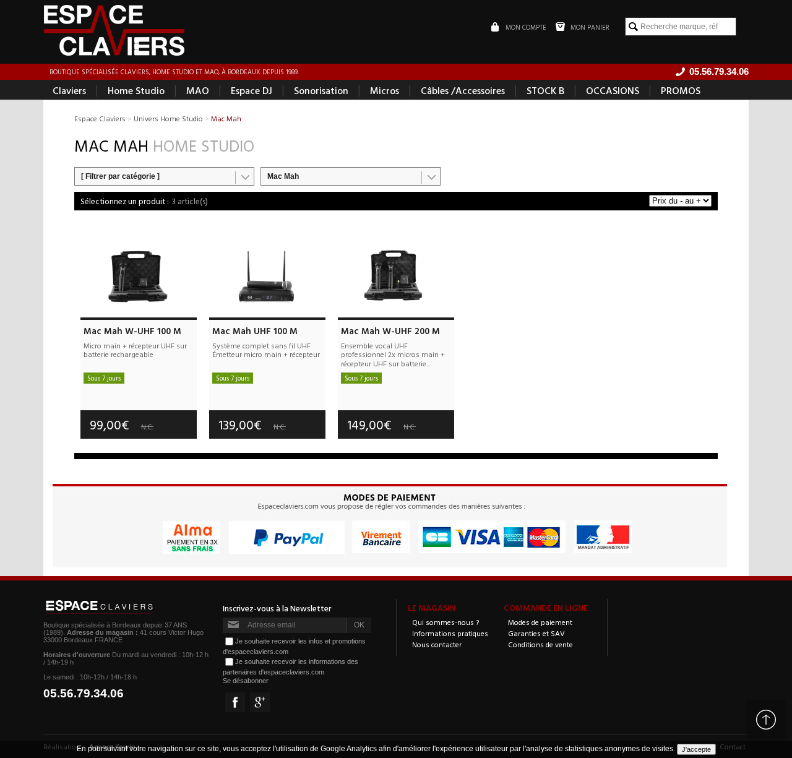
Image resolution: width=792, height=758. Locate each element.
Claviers (69, 90)
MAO (197, 90)
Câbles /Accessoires (463, 90)
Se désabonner (246, 680)
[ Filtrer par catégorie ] (120, 176)
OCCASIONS (612, 90)
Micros (384, 90)
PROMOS (680, 90)
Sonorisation (321, 90)
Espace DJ (251, 90)
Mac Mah (283, 176)
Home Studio (136, 90)
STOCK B (545, 90)
